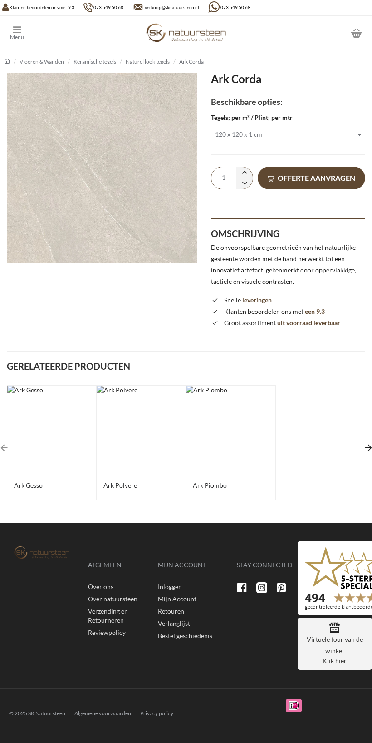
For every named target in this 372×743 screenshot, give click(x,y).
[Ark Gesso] (51, 430)
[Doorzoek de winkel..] (333, 33)
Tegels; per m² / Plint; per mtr (252, 117)
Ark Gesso (28, 485)
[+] (244, 172)
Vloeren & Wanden (42, 61)
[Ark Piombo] (230, 430)
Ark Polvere (120, 485)
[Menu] (24, 33)
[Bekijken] (356, 33)
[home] (7, 61)
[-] (244, 183)
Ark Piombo (210, 485)
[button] (311, 178)
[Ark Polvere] (141, 430)
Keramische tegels (94, 61)
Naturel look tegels (148, 61)
